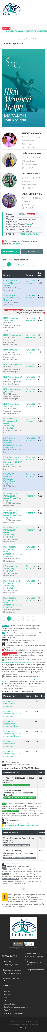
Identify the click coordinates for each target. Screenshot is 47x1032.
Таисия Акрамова (32, 133)
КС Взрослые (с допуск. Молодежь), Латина (11, 282)
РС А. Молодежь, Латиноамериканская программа (13, 568)
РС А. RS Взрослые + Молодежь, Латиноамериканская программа (13, 584)
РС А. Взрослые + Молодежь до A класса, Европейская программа (12, 497)
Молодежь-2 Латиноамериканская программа (13, 753)
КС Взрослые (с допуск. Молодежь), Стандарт (11, 297)
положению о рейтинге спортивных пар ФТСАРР (19, 662)
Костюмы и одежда (35, 957)
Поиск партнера (33, 953)
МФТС (6, 997)
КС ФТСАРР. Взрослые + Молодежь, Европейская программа (9, 479)
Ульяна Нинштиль (32, 194)
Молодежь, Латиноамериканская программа (13, 713)
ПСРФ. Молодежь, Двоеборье (11, 405)
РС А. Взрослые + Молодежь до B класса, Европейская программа (12, 460)
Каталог (29, 39)
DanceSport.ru (10, 1010)
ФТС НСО (8, 994)
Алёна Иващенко (31, 153)
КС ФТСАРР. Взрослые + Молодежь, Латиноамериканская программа (13, 442)
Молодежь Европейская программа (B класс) (12, 723)
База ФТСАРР (33, 252)
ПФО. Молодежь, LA (12, 335)
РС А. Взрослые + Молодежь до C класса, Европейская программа (12, 514)
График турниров (11, 964)
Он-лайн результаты (12, 973)
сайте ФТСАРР (19, 244)
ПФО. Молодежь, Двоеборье (10, 319)
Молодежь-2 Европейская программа (9, 743)
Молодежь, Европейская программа (9, 703)
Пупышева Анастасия (28, 234)
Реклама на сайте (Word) (34, 963)
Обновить (11, 252)
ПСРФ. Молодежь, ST (12, 364)
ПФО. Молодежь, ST (12, 350)
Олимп (29, 224)
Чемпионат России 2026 (11, 979)
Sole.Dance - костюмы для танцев (17, 1007)
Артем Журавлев (31, 173)
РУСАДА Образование (13, 1013)
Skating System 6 (10, 1004)
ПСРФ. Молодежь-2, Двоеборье (12, 390)
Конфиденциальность (36, 969)
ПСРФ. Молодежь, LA (12, 377)
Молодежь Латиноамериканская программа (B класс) (13, 733)
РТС (5, 1001)
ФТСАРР (7, 991)
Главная (20, 39)
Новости (7, 961)
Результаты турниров (12, 970)
